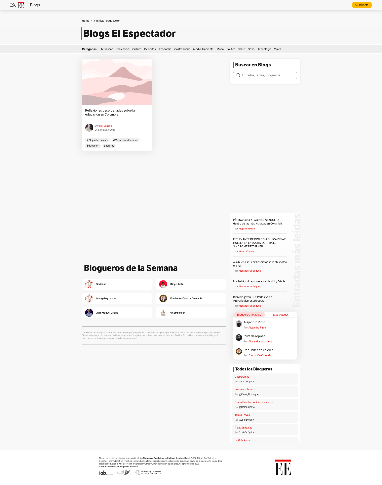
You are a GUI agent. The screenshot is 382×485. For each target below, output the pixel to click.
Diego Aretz (176, 284)
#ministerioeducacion (125, 140)
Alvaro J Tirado (246, 251)
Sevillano (101, 284)
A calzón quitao (243, 427)
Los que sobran (243, 389)
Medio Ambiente (203, 49)
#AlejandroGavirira (97, 140)
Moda (220, 49)
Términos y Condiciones (154, 458)
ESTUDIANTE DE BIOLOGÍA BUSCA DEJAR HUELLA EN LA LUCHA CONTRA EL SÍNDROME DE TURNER (259, 242)
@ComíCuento (247, 406)
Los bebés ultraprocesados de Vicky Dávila (259, 281)
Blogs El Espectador (129, 33)
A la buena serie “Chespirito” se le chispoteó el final (260, 263)
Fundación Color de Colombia (259, 355)
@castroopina (246, 381)
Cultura (136, 49)
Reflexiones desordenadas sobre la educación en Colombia (110, 113)
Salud (241, 49)
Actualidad (106, 49)
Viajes (277, 49)
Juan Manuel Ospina (107, 312)
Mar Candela (105, 125)
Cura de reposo (254, 336)
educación (93, 145)
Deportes (150, 49)
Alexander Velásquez (250, 270)
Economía (165, 49)
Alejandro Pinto (247, 228)
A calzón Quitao (247, 432)
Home (86, 20)
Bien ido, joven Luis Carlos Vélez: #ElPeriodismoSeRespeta (252, 298)
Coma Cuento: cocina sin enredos (254, 402)
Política (231, 49)
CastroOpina (242, 376)
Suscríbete (361, 5)
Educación (122, 49)
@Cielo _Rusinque (249, 394)
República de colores (258, 350)
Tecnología (264, 49)
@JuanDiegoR (246, 419)
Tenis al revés (242, 415)
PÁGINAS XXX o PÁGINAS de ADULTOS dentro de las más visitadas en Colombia (257, 221)
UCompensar (177, 312)
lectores (109, 145)
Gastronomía (182, 49)
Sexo (251, 49)
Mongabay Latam (106, 298)
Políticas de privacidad (177, 458)
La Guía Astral (242, 440)
